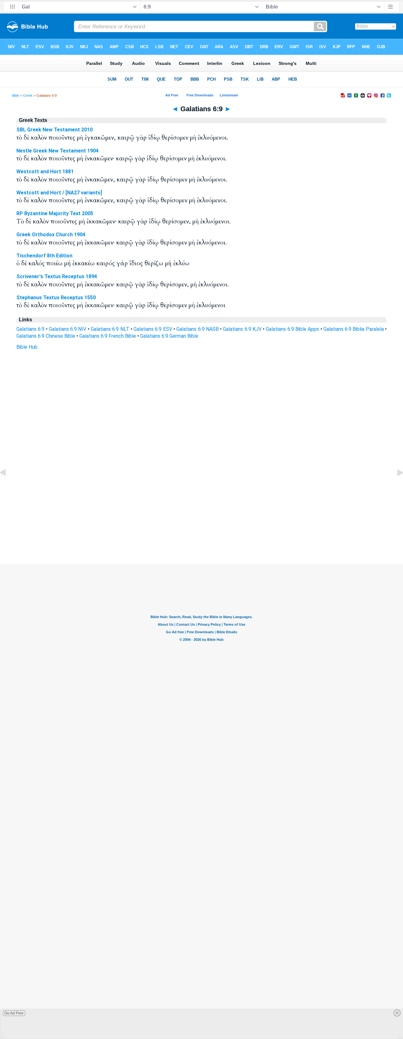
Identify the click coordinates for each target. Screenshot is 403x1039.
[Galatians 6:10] (395, 487)
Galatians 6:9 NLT (110, 329)
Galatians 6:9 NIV (68, 329)
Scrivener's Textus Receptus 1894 (56, 276)
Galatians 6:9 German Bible (169, 336)
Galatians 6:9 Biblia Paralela (353, 329)
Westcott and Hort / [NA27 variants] (59, 193)
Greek (28, 95)
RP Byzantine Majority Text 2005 (54, 213)
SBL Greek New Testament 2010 (54, 130)
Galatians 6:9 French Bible (107, 336)
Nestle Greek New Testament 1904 (57, 151)
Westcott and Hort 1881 (45, 172)
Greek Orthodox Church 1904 (50, 235)
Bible (15, 95)
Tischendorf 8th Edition (44, 256)
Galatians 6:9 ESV (152, 329)
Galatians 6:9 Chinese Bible (45, 336)
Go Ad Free (14, 1013)
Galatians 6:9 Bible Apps (292, 329)
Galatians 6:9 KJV (242, 329)
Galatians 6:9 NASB (197, 329)
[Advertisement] (201, 525)
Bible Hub (26, 347)
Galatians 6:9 (30, 329)
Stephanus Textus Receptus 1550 (56, 298)
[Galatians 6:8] (8, 487)
